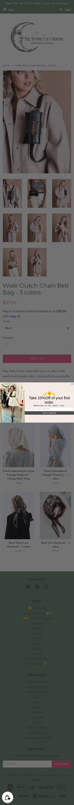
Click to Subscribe (49, 413)
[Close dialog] (72, 384)
